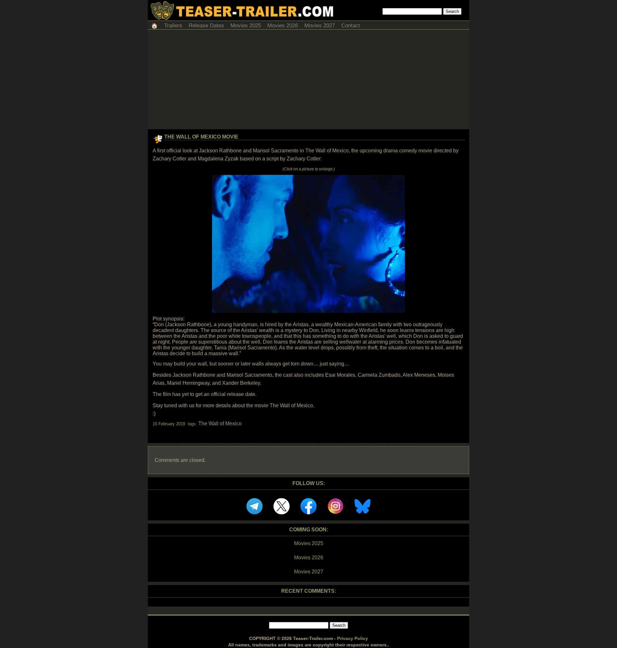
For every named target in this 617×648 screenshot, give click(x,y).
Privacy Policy (352, 638)
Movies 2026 (282, 25)
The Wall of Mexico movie (201, 137)
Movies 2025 (245, 25)
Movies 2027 (319, 25)
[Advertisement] (308, 81)
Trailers (173, 25)
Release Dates (206, 25)
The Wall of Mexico (220, 423)
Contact (350, 25)
